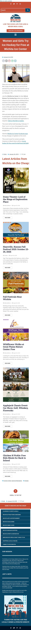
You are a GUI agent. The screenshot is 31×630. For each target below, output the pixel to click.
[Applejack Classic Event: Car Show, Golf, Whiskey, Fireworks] (16, 384)
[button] (15, 511)
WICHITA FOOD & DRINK (8, 521)
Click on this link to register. (16, 121)
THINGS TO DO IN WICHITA (9, 544)
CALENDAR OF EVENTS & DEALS (10, 511)
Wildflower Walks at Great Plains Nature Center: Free (13, 347)
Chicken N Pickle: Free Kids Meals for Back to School (14, 458)
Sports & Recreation (17, 480)
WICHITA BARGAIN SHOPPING (10, 530)
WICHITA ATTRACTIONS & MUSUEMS (12, 514)
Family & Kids (7, 480)
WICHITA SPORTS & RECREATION (11, 533)
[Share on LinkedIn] (15, 61)
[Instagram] (20, 4)
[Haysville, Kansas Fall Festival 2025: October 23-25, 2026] (16, 232)
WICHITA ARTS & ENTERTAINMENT (11, 518)
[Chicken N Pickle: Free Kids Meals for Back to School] (16, 441)
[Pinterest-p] (17, 4)
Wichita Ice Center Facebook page (17, 133)
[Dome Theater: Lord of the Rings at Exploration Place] (16, 180)
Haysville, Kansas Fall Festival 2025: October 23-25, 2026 (16, 249)
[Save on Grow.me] (18, 61)
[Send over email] (12, 61)
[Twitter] (14, 4)
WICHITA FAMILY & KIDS (8, 525)
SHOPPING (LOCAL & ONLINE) (10, 540)
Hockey (27, 480)
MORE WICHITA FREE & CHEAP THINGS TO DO (14, 537)
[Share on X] (6, 61)
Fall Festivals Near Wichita (12, 298)
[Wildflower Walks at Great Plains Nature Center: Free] (16, 330)
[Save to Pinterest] (9, 61)
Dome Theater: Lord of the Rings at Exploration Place (15, 199)
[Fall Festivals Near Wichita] (16, 282)
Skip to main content (6, 1)
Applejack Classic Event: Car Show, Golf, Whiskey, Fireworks (15, 408)
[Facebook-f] (11, 4)
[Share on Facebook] (3, 61)
